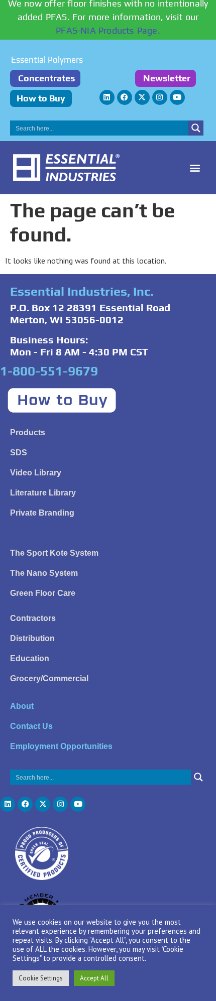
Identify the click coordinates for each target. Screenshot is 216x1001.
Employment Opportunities (61, 746)
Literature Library (43, 492)
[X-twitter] (142, 97)
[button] (194, 168)
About (22, 706)
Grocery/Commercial (49, 678)
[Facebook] (124, 97)
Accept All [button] (94, 978)
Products (27, 432)
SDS (18, 452)
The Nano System (44, 573)
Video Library (35, 472)
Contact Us (31, 726)
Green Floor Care (42, 593)
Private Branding (42, 513)
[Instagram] (159, 97)
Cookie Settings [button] (41, 978)
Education (29, 658)
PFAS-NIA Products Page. (108, 30)
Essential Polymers (47, 60)
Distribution (32, 638)
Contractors (33, 618)
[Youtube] (177, 97)
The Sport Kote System (54, 553)
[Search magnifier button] (195, 128)
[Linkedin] (107, 97)
